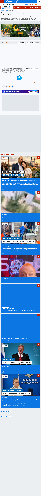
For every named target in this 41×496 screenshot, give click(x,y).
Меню (2, 1)
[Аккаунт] (39, 1)
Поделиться (22, 42)
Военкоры (19, 7)
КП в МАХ (31, 7)
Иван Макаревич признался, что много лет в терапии (14, 280)
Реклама (31, 4)
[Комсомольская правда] (9, 1)
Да (2, 8)
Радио (26, 4)
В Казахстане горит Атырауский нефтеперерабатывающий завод (15, 340)
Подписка (37, 4)
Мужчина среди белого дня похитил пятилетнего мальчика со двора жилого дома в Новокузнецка (19, 218)
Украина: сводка (25, 7)
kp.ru (8, 42)
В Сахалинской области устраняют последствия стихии (14, 246)
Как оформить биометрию (8, 308)
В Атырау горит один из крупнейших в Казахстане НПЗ (14, 338)
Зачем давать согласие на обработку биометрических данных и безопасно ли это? (19, 310)
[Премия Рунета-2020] (16, 1)
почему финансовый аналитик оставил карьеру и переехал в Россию (19, 181)
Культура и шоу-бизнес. (4, 10)
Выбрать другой (7, 8)
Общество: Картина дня (5, 397)
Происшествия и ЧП (4, 214)
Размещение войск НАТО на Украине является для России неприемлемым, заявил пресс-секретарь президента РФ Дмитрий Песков (20, 370)
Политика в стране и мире (5, 366)
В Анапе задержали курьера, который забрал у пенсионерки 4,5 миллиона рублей (20, 399)
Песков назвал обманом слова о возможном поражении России (16, 368)
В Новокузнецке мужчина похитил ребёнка (12, 216)
